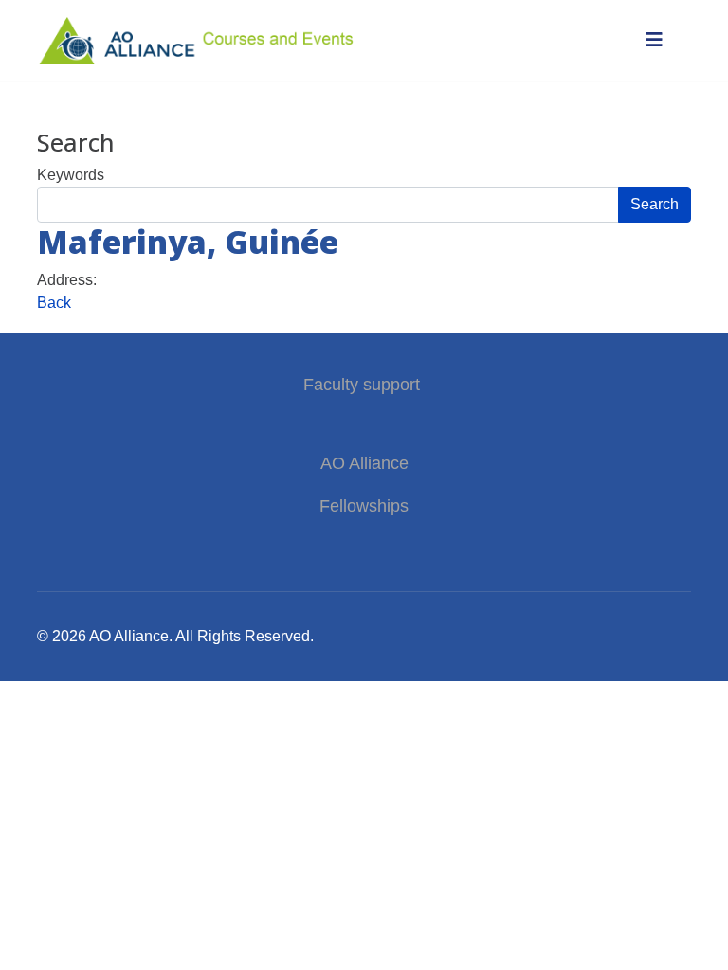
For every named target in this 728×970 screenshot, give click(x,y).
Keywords (70, 175)
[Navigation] (654, 40)
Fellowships (364, 505)
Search (654, 204)
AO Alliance (364, 463)
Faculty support (364, 384)
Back (54, 303)
